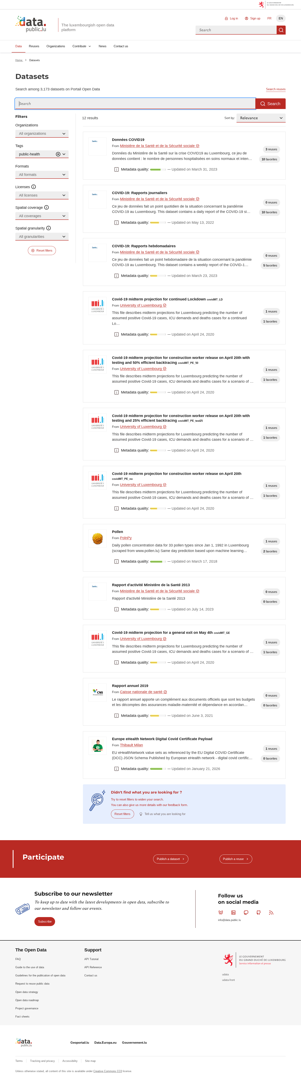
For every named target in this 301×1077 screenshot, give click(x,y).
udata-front (228, 979)
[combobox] (236, 30)
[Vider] (58, 154)
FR (269, 18)
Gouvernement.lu (134, 1042)
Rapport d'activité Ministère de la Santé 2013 (151, 585)
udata (225, 974)
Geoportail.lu (79, 1042)
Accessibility (70, 1060)
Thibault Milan (131, 745)
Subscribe (45, 921)
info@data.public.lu (229, 920)
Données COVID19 (128, 140)
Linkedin (233, 912)
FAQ (18, 959)
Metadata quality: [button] (116, 169)
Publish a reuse (233, 859)
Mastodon (245, 912)
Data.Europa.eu (105, 1042)
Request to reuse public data (32, 983)
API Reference (93, 967)
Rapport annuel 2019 (130, 686)
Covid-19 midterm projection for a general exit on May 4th (171, 633)
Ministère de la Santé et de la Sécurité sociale (158, 146)
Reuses (34, 46)
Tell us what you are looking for (165, 814)
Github (258, 912)
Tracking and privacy (43, 1060)
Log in (234, 18)
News (102, 46)
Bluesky (220, 912)
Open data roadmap (27, 1000)
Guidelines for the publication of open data (40, 975)
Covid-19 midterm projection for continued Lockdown (167, 299)
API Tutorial (91, 959)
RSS (271, 912)
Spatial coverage (29, 208)
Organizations (55, 46)
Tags (19, 146)
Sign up (255, 18)
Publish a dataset (168, 859)
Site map (90, 1060)
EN (281, 18)
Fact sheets (22, 1016)
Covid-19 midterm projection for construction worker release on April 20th (176, 476)
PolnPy (126, 538)
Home (19, 60)
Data (18, 46)
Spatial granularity (30, 228)
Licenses (23, 187)
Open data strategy (26, 992)
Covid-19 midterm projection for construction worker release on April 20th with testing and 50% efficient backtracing (181, 360)
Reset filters (44, 250)
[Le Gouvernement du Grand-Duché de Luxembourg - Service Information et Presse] (254, 959)
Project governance (26, 1008)
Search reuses (276, 89)
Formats (22, 166)
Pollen (117, 532)
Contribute (79, 46)
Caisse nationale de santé (141, 692)
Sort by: (229, 118)
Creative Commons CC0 (107, 1071)
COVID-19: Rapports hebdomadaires (144, 246)
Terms (19, 1060)
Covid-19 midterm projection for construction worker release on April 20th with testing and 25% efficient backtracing (181, 418)
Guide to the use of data (29, 967)
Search (281, 30)
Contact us (121, 46)
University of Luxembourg (141, 305)
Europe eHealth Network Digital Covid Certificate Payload (162, 739)
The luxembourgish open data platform (87, 27)
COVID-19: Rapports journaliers (139, 193)
